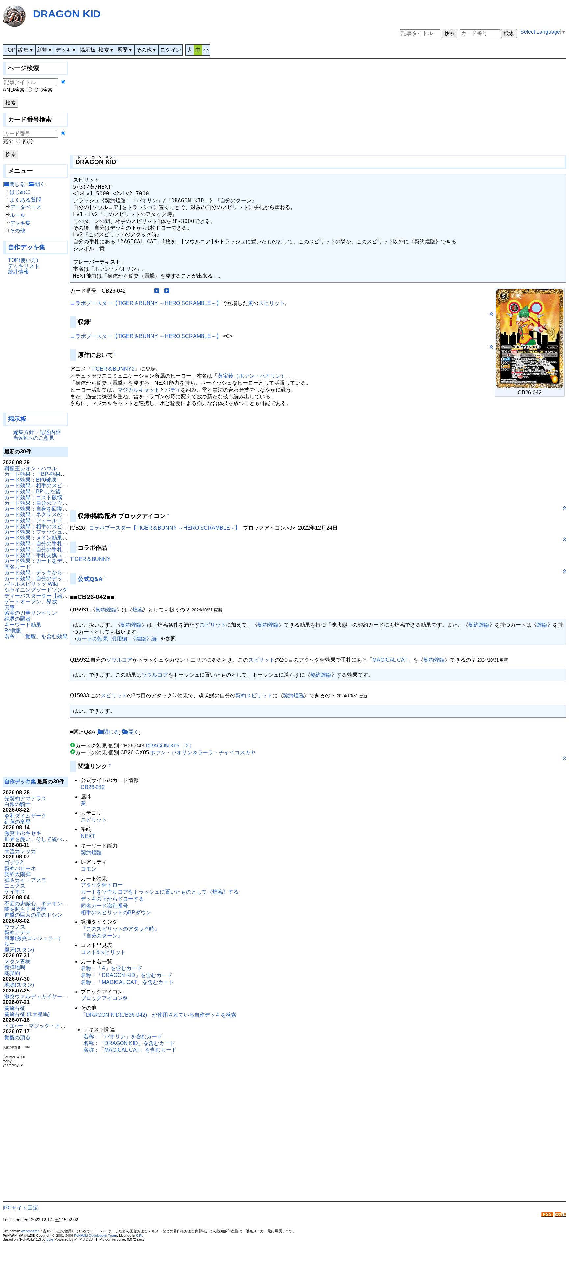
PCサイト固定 (21, 1207)
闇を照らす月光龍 (25, 909)
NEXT (88, 836)
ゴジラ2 (13, 862)
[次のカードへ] (166, 291)
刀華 (9, 607)
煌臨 (137, 609)
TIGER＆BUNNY (90, 559)
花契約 (12, 973)
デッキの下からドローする (112, 899)
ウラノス (14, 927)
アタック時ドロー (102, 885)
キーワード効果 (22, 625)
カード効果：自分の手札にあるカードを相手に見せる (67, 549)
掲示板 (87, 50)
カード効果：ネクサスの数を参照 (43, 514)
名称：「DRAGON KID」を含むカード (126, 975)
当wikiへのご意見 (33, 438)
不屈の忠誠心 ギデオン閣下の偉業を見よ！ (57, 903)
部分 (28, 141)
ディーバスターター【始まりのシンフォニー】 (59, 596)
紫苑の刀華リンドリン (30, 613)
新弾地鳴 (14, 967)
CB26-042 (93, 787)
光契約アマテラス (25, 798)
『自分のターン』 (102, 935)
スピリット (271, 303)
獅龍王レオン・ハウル (30, 468)
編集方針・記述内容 (37, 432)
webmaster (30, 1231)
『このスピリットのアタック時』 (120, 929)
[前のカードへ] (156, 291)
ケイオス (14, 891)
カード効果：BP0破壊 (30, 480)
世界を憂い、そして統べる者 (38, 839)
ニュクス (14, 886)
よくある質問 (25, 200)
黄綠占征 (14, 1008)
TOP (9, 50)
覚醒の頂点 (17, 1037)
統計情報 (18, 272)
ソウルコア (119, 660)
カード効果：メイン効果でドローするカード (57, 538)
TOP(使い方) (23, 260)
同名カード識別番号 (104, 906)
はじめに (20, 192)
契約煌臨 (106, 609)
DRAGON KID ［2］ (170, 745)
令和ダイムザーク (25, 816)
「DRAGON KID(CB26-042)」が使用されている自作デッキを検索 (158, 1015)
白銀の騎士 (17, 804)
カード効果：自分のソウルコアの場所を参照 (57, 503)
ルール (17, 215)
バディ (173, 390)
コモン (88, 869)
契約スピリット (253, 695)
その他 (17, 230)
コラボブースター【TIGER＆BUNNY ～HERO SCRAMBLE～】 (146, 303)
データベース (25, 207)
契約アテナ (17, 932)
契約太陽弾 (17, 874)
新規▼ (45, 50)
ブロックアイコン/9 (104, 998)
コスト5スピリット (103, 952)
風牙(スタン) (19, 950)
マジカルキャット (139, 390)
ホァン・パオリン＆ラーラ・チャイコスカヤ (203, 752)
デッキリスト (24, 266)
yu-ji (50, 1239)
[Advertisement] (35, 347)
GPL (139, 1235)
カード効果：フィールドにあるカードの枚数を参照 (64, 520)
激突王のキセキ (22, 833)
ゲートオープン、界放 (30, 601)
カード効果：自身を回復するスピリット (51, 509)
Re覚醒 (13, 630)
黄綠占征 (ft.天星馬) (27, 1014)
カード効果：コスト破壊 (33, 497)
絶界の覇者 (17, 619)
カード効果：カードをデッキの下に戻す (51, 561)
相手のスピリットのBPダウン (116, 912)
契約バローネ (20, 868)
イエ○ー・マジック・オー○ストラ (44, 1026)
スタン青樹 (17, 961)
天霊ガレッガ (20, 851)
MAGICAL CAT (390, 660)
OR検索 (43, 90)
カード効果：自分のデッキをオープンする (54, 578)
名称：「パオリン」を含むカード (122, 1036)
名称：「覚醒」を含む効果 (36, 636)
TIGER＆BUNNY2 (113, 369)
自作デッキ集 (26, 247)
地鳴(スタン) (19, 985)
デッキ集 (20, 223)
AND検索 (14, 90)
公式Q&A (90, 579)
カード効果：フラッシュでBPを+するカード (56, 532)
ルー (9, 944)
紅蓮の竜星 (17, 822)
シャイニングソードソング (36, 590)
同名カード (17, 567)
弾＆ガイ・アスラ (25, 880)
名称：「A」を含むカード (111, 968)
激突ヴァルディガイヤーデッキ (41, 996)
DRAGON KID (67, 14)
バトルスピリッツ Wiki (31, 584)
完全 (8, 141)
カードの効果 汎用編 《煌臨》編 (116, 639)
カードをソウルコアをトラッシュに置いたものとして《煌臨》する (160, 892)
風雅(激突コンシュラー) (32, 938)
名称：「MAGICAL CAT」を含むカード (127, 982)
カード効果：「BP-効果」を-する (43, 474)
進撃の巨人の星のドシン (33, 915)
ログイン (170, 50)
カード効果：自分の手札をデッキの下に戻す (57, 543)
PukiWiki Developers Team (95, 1235)
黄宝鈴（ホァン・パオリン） (252, 376)
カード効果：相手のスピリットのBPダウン (55, 485)
